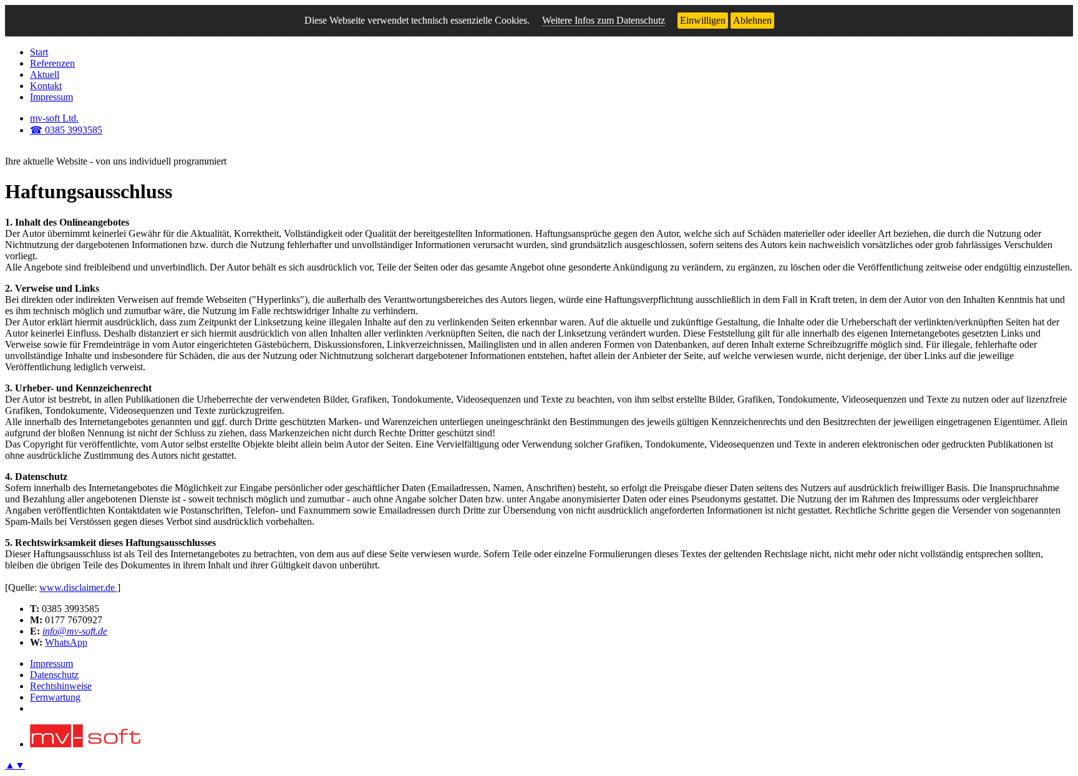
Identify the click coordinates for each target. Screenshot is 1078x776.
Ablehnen (752, 20)
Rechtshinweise (61, 686)
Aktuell (44, 74)
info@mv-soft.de (74, 631)
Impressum (51, 97)
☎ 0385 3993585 (66, 130)
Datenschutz (54, 674)
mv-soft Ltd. (54, 118)
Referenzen (52, 63)
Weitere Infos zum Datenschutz (603, 20)
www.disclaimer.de (78, 587)
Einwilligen (703, 20)
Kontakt (46, 85)
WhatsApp (66, 642)
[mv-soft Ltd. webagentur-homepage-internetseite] (85, 744)
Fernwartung (55, 697)
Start (39, 52)
